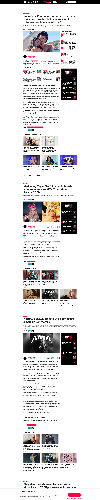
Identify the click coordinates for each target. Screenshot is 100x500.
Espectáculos (26, 13)
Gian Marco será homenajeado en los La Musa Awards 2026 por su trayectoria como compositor (68, 303)
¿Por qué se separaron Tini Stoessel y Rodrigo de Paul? (47, 79)
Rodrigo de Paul (29, 127)
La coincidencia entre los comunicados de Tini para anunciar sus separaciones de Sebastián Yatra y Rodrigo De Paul (29, 80)
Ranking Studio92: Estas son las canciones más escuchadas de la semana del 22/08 (31, 283)
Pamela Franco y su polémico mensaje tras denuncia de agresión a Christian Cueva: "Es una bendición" (72, 62)
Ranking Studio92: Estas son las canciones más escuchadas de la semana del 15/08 (50, 467)
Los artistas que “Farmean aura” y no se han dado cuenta (49, 282)
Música (25, 183)
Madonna (28, 261)
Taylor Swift (32, 195)
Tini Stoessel (35, 25)
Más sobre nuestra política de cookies (74, 498)
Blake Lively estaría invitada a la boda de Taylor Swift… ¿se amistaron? (31, 168)
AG (42, 127)
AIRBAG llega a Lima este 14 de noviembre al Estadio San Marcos (50, 302)
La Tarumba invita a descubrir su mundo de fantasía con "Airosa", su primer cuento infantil (49, 149)
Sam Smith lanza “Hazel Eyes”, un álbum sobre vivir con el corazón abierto (31, 302)
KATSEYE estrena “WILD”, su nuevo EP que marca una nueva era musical (67, 466)
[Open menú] (25, 2)
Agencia (39, 127)
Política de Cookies (46, 496)
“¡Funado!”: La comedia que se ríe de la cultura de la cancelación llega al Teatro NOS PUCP (31, 149)
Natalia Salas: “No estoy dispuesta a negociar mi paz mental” (67, 168)
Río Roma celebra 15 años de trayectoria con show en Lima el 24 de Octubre (50, 446)
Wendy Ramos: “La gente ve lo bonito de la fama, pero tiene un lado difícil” (50, 168)
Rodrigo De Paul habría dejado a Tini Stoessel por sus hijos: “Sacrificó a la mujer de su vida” (29, 72)
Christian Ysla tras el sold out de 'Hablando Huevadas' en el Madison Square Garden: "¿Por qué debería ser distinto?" (72, 35)
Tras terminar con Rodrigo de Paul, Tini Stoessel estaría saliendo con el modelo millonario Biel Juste (49, 72)
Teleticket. (30, 328)
